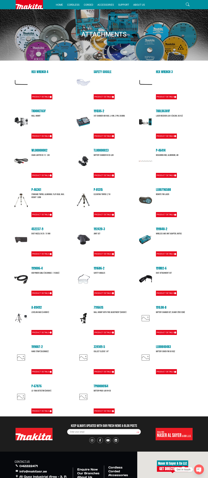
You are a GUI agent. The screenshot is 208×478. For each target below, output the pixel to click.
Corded (88, 4)
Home (59, 4)
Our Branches (88, 473)
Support (123, 4)
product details (41, 97)
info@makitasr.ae (33, 471)
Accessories (105, 4)
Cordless (73, 4)
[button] (187, 4)
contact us (22, 461)
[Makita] (29, 4)
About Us (139, 4)
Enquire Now (87, 469)
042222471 (28, 466)
